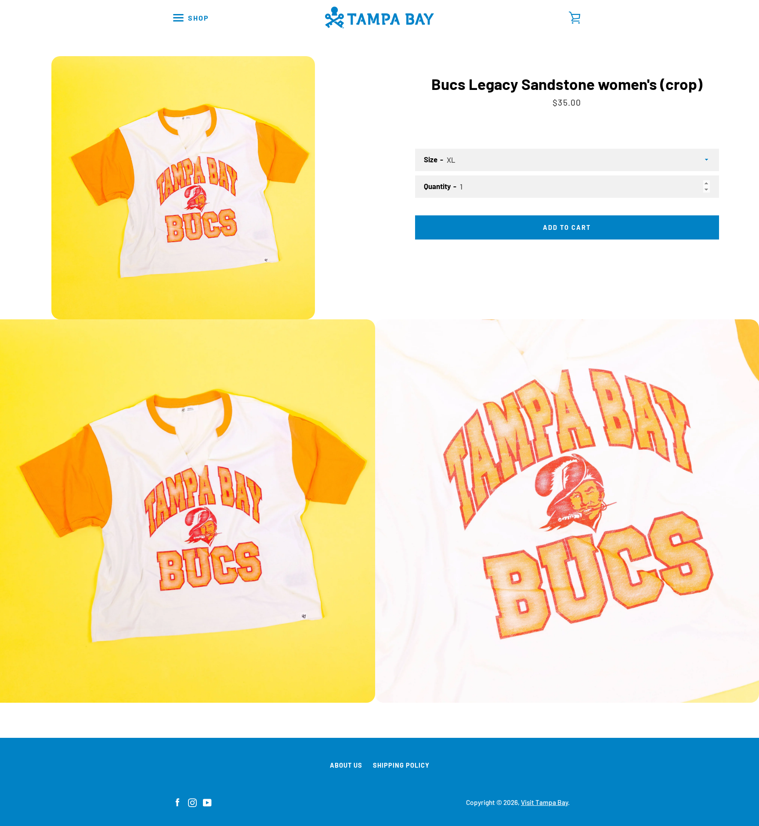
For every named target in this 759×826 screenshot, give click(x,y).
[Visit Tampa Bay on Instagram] (192, 802)
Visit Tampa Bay (544, 802)
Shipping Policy (401, 765)
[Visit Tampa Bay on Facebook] (177, 802)
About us (346, 765)
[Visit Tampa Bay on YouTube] (207, 802)
